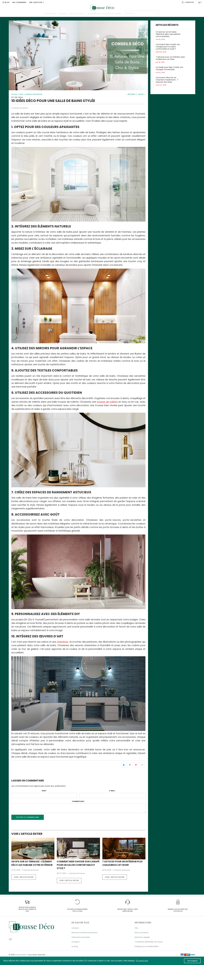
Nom (44, 791)
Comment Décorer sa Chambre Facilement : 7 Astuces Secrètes (167, 79)
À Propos (75, 942)
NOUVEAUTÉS (50, 13)
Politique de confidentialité (146, 946)
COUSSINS (62, 13)
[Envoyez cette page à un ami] (142, 765)
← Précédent (130, 94)
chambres (62, 641)
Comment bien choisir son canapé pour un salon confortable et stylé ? (78, 865)
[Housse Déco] (102, 8)
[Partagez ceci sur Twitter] (123, 765)
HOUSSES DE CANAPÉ (112, 13)
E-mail (112, 791)
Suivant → (141, 94)
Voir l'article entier (23, 877)
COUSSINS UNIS (94, 13)
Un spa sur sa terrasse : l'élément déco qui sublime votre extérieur (168, 34)
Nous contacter (142, 932)
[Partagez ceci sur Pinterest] (136, 765)
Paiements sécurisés (81, 937)
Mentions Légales (142, 937)
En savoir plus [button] (142, 961)
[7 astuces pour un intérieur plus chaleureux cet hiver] (123, 848)
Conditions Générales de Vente (149, 942)
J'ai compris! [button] (192, 961)
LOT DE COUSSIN (76, 13)
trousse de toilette (107, 401)
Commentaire (78, 801)
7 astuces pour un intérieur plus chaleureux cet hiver (170, 58)
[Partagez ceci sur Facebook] (129, 765)
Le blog (6, 2)
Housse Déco (21, 954)
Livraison (75, 928)
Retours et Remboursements (84, 932)
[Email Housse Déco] (10, 939)
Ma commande (19, 2)
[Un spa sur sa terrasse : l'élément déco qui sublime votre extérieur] (32, 848)
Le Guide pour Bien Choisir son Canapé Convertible (169, 68)
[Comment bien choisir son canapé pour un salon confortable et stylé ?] (78, 848)
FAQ (136, 928)
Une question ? (36, 2)
